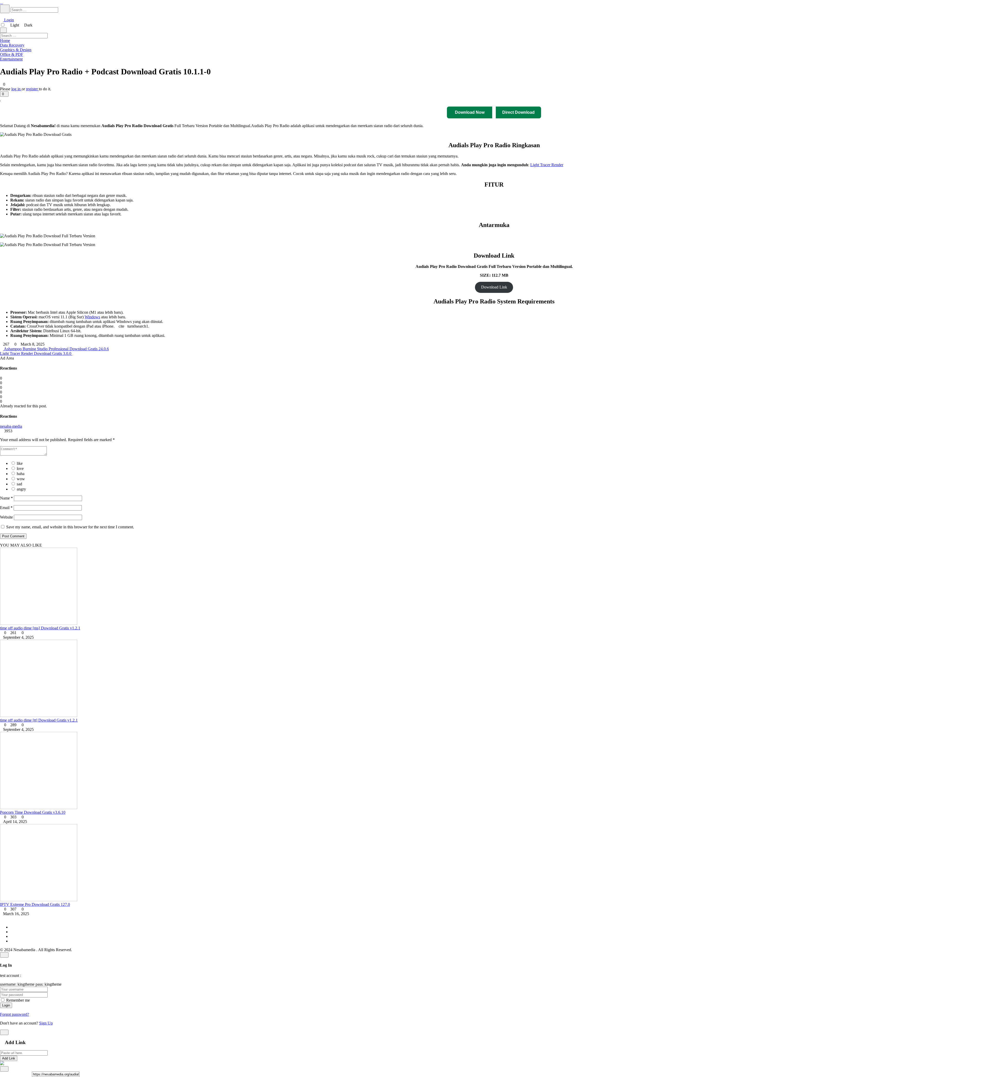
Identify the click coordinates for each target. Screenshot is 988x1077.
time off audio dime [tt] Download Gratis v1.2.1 (39, 720)
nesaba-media (11, 426)
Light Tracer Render (546, 165)
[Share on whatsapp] (29, 1074)
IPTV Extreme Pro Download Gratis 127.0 (35, 904)
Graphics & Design (15, 50)
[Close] (4, 955)
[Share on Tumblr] (17, 1074)
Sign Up (46, 1023)
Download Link (494, 287)
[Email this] (12, 1074)
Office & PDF (11, 54)
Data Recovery (12, 45)
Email (6, 507)
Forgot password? (14, 1014)
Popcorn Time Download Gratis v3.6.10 (32, 812)
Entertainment (11, 59)
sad (19, 484)
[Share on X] (4, 1074)
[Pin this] (8, 1074)
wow (21, 479)
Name (6, 498)
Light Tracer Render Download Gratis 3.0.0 (36, 353)
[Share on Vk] (25, 1074)
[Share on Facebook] (1, 1074)
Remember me (18, 1000)
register (32, 89)
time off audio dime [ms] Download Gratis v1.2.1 (40, 628)
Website (6, 517)
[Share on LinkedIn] (21, 1074)
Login (8, 20)
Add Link (8, 1058)
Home (5, 40)
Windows (92, 317)
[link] (494, 99)
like (20, 463)
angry (21, 489)
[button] (4, 94)
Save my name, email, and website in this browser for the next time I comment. (70, 527)
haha (20, 473)
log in (16, 89)
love (20, 468)
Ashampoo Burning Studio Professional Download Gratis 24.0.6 (56, 349)
